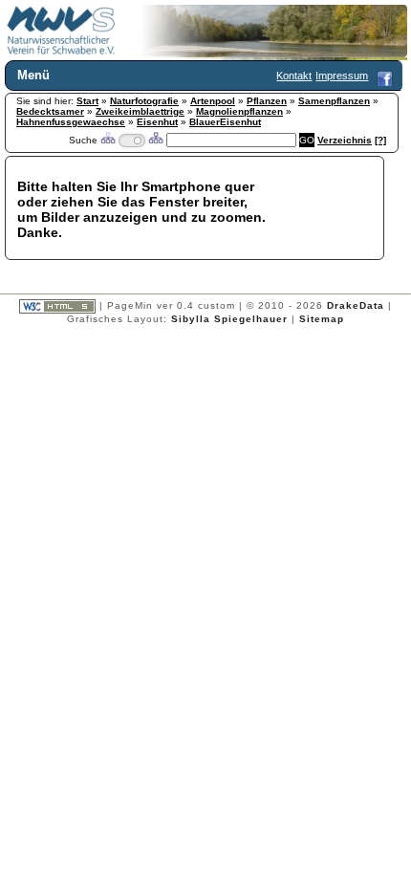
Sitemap (321, 319)
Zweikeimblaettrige (140, 111)
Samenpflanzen (334, 101)
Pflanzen (267, 101)
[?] (380, 140)
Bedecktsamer (50, 111)
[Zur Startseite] (61, 51)
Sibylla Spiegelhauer (229, 319)
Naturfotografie (144, 101)
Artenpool (212, 101)
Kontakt (294, 75)
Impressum (341, 75)
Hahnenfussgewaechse (70, 122)
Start (87, 101)
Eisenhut (157, 122)
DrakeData (355, 305)
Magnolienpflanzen (239, 111)
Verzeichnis (344, 140)
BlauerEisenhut (225, 122)
